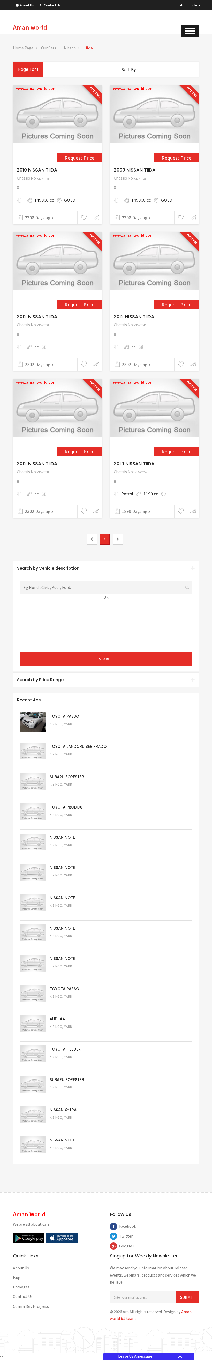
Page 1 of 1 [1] (28, 69)
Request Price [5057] (64, 973)
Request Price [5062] (64, 822)
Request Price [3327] (176, 451)
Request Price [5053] (64, 1094)
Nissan (70, 47)
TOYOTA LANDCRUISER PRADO (78, 746)
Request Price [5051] (64, 792)
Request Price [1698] (79, 304)
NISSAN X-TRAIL (64, 1110)
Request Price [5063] (64, 731)
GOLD (69, 200)
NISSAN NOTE (62, 837)
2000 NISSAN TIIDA (135, 170)
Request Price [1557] (176, 157)
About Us (27, 5)
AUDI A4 (57, 1019)
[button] (190, 5)
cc (36, 347)
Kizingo (56, 723)
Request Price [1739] (176, 304)
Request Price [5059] (64, 912)
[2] (118, 539)
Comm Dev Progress (31, 1306)
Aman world (30, 27)
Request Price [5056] (64, 1003)
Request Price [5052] (64, 1125)
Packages (21, 1286)
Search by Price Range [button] (40, 680)
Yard (68, 723)
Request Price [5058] (64, 943)
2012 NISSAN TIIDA (37, 316)
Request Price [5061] (64, 852)
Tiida (88, 47)
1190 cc (150, 494)
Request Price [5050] (64, 1155)
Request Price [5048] (64, 761)
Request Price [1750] (79, 451)
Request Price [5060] (64, 882)
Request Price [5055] (64, 1034)
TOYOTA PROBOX (66, 807)
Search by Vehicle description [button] (48, 568)
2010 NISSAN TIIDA (37, 170)
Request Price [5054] (64, 1064)
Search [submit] (106, 659)
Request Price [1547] (79, 157)
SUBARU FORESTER (67, 777)
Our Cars (48, 47)
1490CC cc (44, 200)
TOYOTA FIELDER (65, 1049)
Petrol (127, 494)
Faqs (17, 1277)
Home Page (23, 47)
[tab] (106, 568)
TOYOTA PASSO (64, 716)
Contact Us (52, 5)
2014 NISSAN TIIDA (134, 463)
